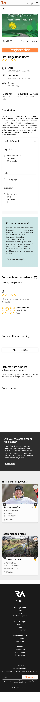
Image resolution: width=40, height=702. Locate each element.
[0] (32, 3)
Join (20, 610)
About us (20, 624)
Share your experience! (12, 282)
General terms (20, 650)
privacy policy (30, 681)
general (16, 682)
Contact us (20, 638)
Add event (20, 641)
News (20, 627)
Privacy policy (20, 652)
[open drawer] (37, 3)
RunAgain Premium (20, 616)
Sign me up (30, 677)
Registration (20, 50)
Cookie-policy (20, 655)
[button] (20, 141)
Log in (20, 613)
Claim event (10, 463)
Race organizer (20, 630)
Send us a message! (15, 259)
